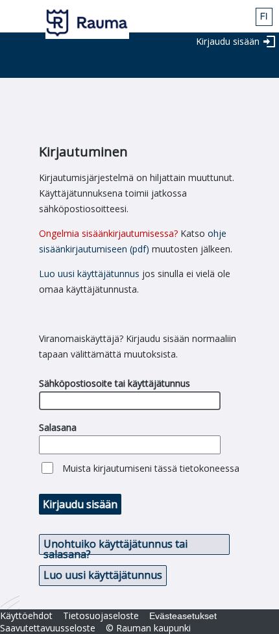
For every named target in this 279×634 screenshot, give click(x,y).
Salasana (58, 427)
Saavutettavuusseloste (47, 628)
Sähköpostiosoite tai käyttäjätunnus (114, 383)
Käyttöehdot (26, 615)
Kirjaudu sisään (228, 41)
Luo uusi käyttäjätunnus (89, 273)
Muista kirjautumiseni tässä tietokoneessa (150, 468)
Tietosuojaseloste (101, 615)
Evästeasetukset (183, 616)
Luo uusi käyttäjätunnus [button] (102, 575)
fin (264, 17)
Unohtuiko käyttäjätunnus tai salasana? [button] (115, 546)
